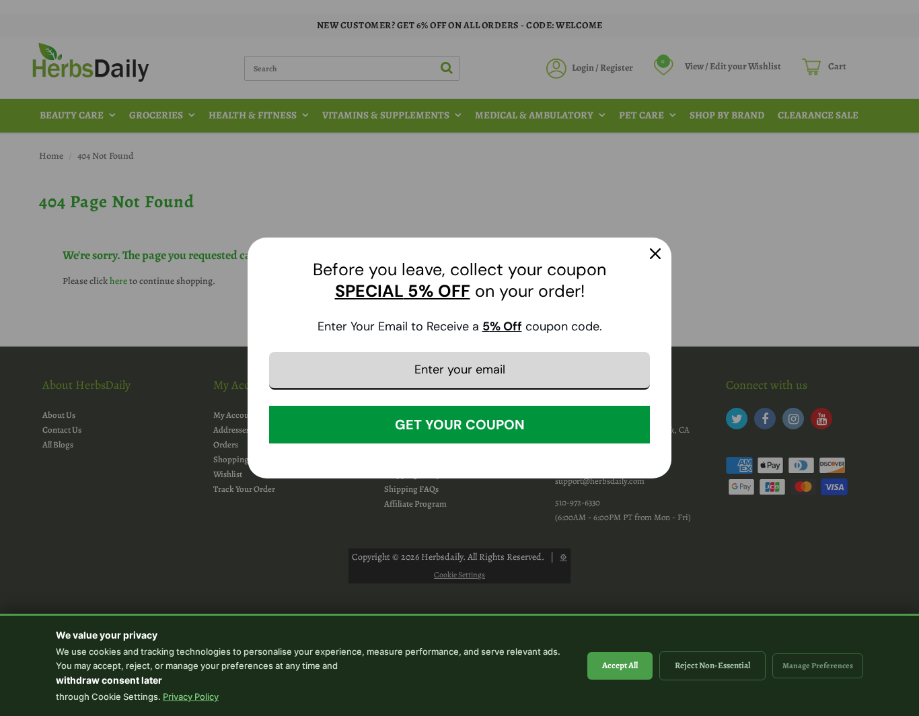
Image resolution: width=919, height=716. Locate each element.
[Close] (655, 254)
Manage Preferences (817, 665)
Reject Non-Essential (712, 665)
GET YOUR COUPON (460, 424)
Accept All (620, 665)
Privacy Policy (191, 696)
